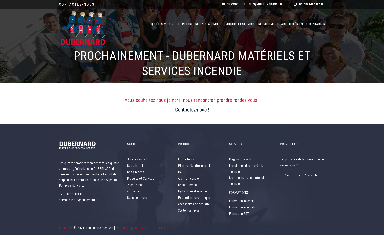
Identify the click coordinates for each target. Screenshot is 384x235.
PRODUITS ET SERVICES (239, 24)
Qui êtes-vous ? (137, 159)
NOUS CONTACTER (313, 24)
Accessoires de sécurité (194, 204)
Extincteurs (186, 159)
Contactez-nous (77, 4)
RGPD (152, 227)
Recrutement (268, 24)
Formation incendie (241, 200)
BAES (181, 172)
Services (236, 144)
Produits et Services (140, 178)
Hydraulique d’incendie (192, 191)
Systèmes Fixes (189, 210)
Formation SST (239, 213)
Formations (238, 192)
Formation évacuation (243, 207)
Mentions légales (127, 227)
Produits (185, 144)
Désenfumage (187, 184)
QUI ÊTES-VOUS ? (162, 24)
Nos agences (211, 24)
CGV (143, 227)
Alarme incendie (188, 178)
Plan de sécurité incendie (194, 165)
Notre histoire (187, 24)
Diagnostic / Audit (241, 159)
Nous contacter (137, 197)
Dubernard (66, 227)
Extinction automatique (194, 197)
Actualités (289, 24)
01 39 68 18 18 (77, 194)
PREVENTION (289, 144)
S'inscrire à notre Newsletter (301, 175)
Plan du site (167, 227)
